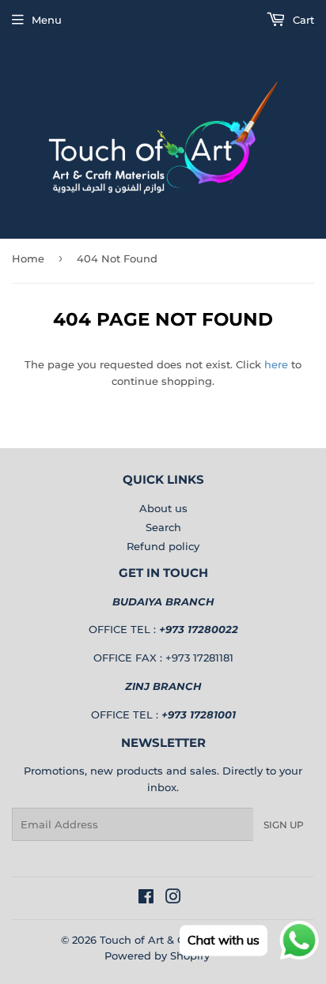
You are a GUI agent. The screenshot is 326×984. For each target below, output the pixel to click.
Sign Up (283, 825)
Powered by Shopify (157, 955)
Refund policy (163, 546)
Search (163, 527)
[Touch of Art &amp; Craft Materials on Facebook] (146, 898)
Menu (47, 19)
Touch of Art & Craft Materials (176, 939)
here (276, 364)
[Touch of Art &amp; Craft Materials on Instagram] (173, 898)
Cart (302, 19)
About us (163, 508)
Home (28, 258)
